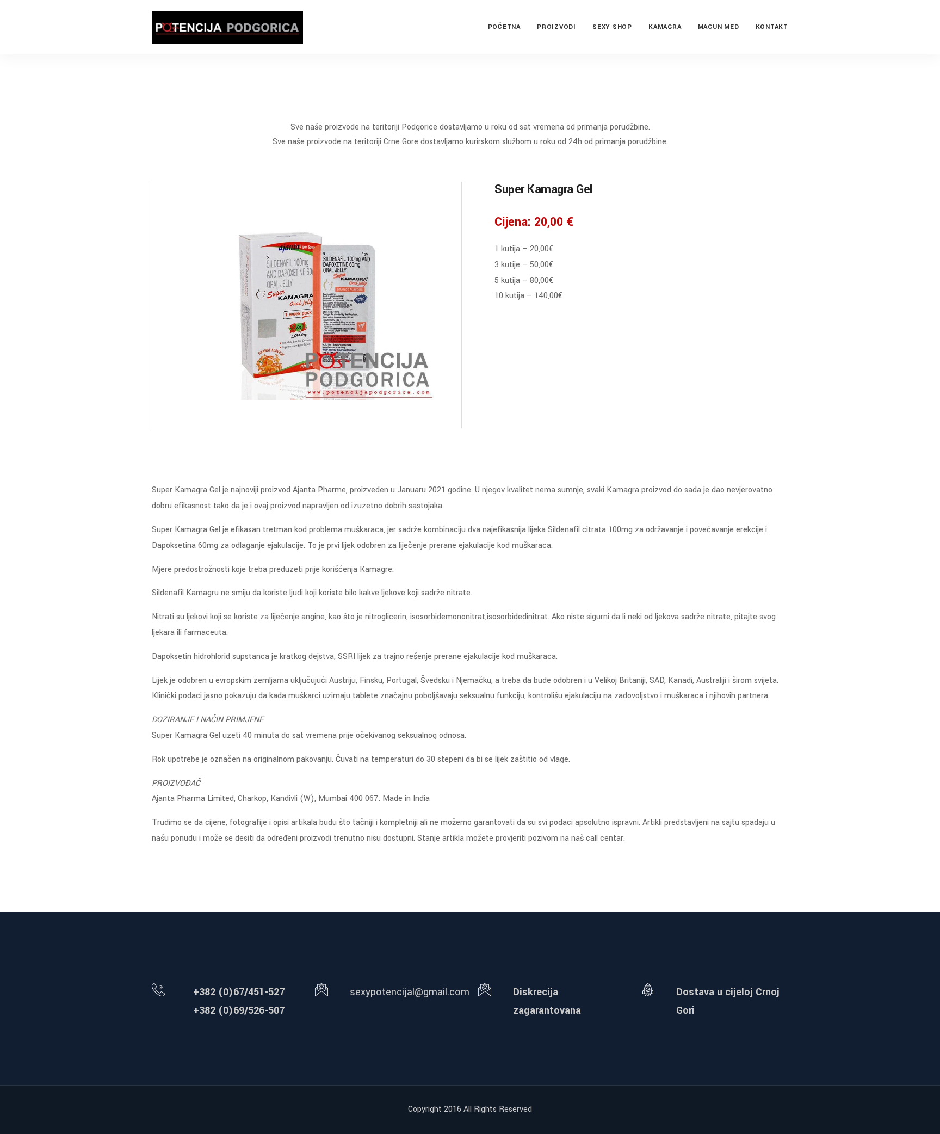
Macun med (718, 27)
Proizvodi (556, 27)
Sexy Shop (612, 27)
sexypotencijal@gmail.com (409, 992)
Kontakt (772, 27)
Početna (504, 27)
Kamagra (664, 27)
